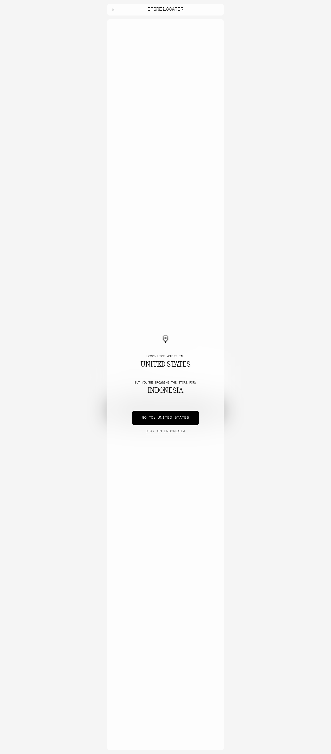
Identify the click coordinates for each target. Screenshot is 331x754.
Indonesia (165, 431)
